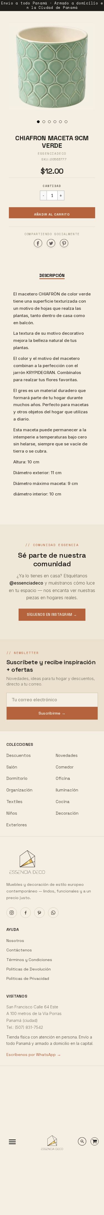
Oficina (63, 778)
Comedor (64, 767)
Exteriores (16, 824)
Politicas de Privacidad (27, 978)
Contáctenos (19, 949)
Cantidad (52, 186)
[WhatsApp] (53, 912)
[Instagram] (11, 912)
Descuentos (18, 755)
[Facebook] (25, 912)
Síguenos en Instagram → (52, 614)
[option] (52, 67)
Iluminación (67, 790)
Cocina (63, 801)
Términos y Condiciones (29, 959)
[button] (52, 212)
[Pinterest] (39, 912)
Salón (11, 767)
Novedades (67, 755)
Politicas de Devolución (28, 969)
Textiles (14, 801)
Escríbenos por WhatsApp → (33, 1054)
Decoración (67, 813)
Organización (19, 790)
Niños (11, 813)
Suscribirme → (52, 713)
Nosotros (15, 940)
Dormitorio (16, 778)
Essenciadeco (52, 153)
